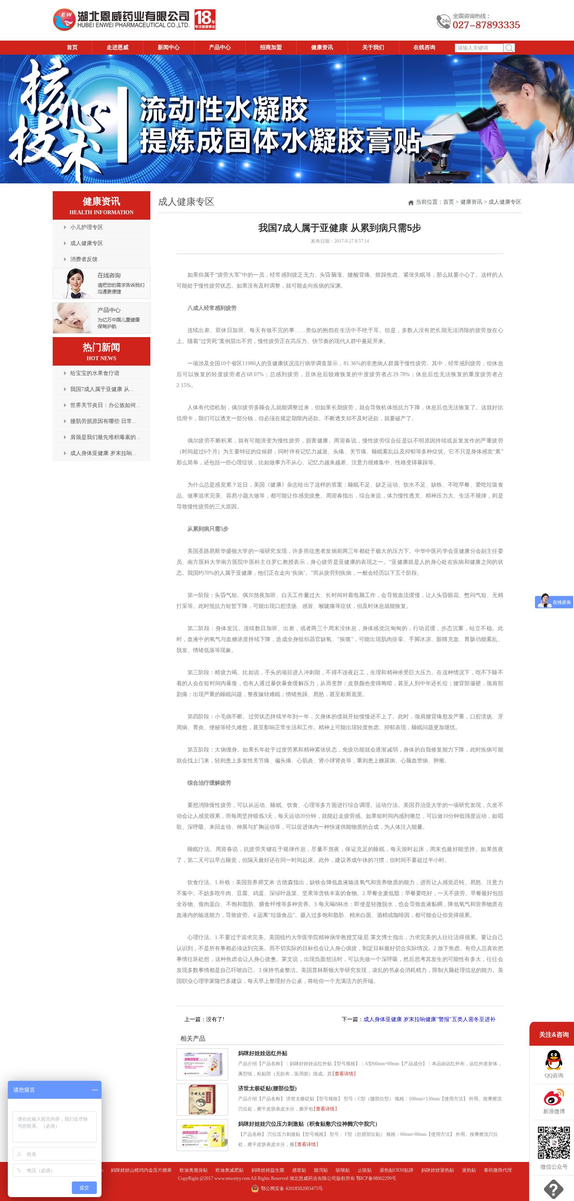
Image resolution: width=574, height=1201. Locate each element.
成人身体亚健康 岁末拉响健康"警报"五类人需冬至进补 (430, 1019)
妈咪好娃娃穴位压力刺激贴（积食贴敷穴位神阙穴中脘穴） (309, 1124)
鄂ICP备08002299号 (376, 1178)
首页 (448, 202)
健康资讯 (471, 202)
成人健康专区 (504, 202)
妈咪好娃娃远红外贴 (262, 1053)
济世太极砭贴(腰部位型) (267, 1088)
